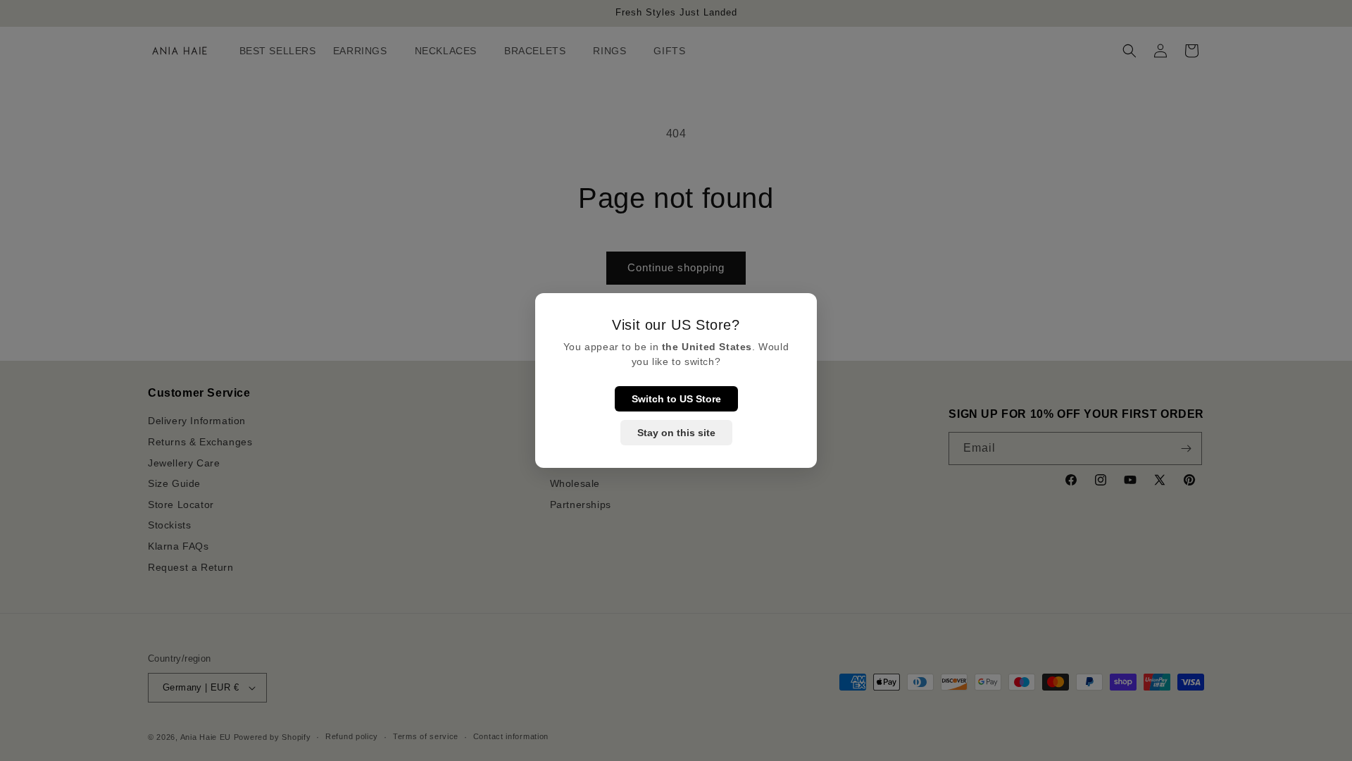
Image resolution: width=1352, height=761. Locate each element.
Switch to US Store (676, 398)
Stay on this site (676, 432)
